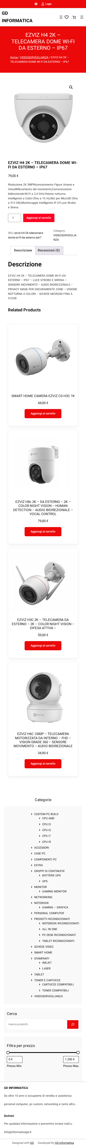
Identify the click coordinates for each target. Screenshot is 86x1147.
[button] (71, 87)
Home (14, 57)
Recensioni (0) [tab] (49, 250)
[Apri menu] (61, 17)
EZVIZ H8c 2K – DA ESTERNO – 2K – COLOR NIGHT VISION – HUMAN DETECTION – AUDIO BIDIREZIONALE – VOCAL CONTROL (43, 508)
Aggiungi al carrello (38, 218)
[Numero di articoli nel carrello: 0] (74, 17)
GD (32, 1143)
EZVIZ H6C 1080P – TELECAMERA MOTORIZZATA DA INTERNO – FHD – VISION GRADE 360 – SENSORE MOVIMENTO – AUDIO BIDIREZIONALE (43, 740)
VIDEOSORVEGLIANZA (34, 57)
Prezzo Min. (14, 1066)
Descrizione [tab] (23, 250)
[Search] (72, 1024)
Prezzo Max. (71, 1066)
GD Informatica (64, 1143)
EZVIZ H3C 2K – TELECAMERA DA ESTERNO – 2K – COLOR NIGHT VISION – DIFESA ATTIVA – (43, 624)
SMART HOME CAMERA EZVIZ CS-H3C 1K (43, 396)
